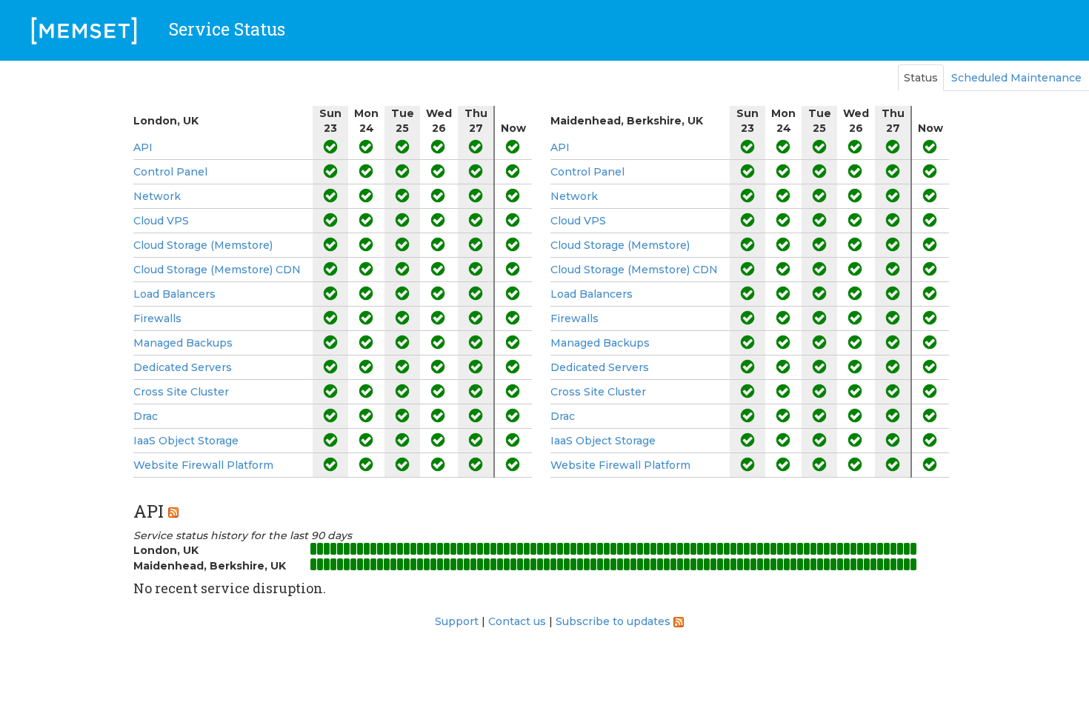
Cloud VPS (161, 220)
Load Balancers (174, 294)
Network (157, 196)
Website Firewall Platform (203, 465)
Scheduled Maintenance (1016, 77)
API (143, 147)
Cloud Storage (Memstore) (203, 245)
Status (921, 77)
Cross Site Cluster (181, 391)
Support (457, 621)
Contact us (517, 621)
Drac (145, 416)
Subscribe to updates (613, 621)
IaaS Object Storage (186, 440)
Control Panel (170, 171)
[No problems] (330, 147)
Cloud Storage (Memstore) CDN (217, 269)
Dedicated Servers (182, 367)
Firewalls (157, 318)
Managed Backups (183, 343)
